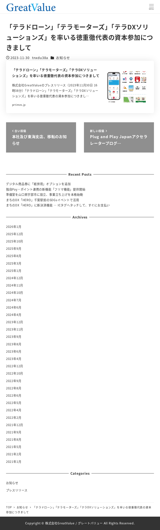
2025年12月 (14, 234)
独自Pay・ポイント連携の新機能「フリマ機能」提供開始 (45, 189)
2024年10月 (14, 292)
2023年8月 (13, 344)
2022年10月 (14, 373)
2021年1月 (13, 461)
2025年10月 (14, 241)
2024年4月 (13, 315)
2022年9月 (13, 381)
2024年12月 (14, 278)
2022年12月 (14, 366)
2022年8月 (13, 388)
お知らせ (63, 57)
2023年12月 (14, 322)
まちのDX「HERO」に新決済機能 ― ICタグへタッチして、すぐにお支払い (58, 205)
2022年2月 (13, 417)
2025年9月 (13, 248)
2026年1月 (13, 227)
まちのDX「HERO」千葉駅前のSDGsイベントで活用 (42, 200)
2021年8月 (13, 439)
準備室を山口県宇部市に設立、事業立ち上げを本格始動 (44, 194)
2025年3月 (13, 263)
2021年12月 (14, 425)
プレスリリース (17, 490)
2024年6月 (13, 307)
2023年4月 (13, 359)
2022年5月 (13, 403)
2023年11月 (14, 329)
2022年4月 (13, 410)
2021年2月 (13, 454)
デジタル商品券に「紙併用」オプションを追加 (38, 184)
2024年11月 (14, 285)
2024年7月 (13, 300)
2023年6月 (13, 351)
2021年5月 (13, 447)
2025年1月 (13, 271)
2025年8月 (13, 256)
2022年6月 (13, 395)
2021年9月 (13, 432)
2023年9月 (13, 336)
